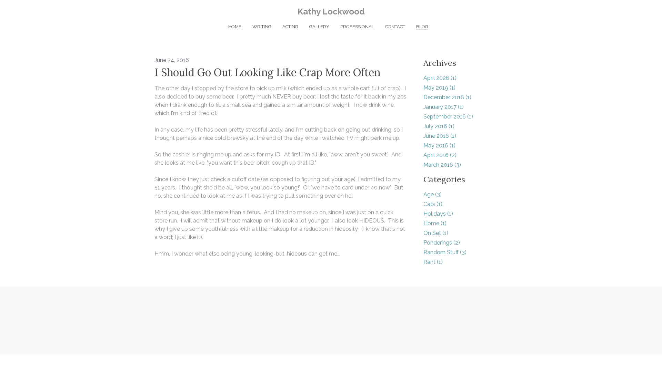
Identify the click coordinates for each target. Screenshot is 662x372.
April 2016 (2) (440, 155)
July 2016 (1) (438, 126)
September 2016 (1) (448, 116)
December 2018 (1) (447, 97)
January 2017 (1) (443, 107)
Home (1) (435, 223)
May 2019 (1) (439, 87)
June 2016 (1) (439, 136)
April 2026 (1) (440, 78)
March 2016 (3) (442, 165)
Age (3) (432, 194)
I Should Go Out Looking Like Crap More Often (267, 72)
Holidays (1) (438, 213)
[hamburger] (124, 11)
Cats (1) (432, 204)
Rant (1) (433, 262)
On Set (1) (435, 233)
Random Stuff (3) (445, 252)
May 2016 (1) (439, 145)
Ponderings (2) (441, 242)
